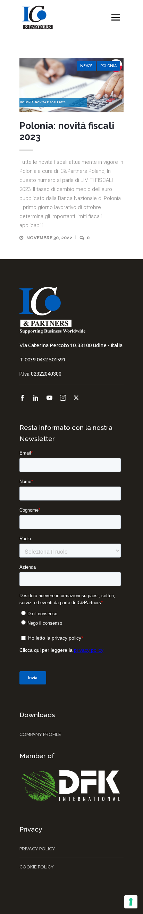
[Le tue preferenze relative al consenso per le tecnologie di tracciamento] (130, 901)
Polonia (108, 66)
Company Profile (40, 734)
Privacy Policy (37, 848)
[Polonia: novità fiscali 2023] (71, 85)
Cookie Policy (36, 866)
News (86, 66)
